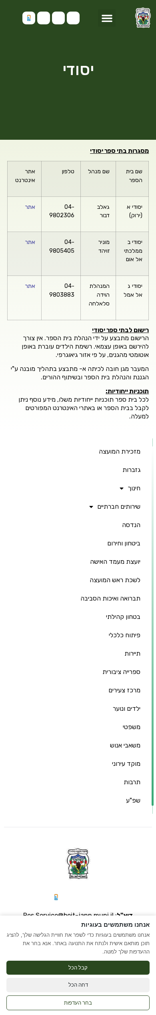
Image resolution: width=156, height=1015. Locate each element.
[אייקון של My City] (28, 18)
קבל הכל (78, 967)
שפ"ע (133, 800)
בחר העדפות (78, 1002)
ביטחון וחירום (123, 543)
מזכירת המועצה (119, 451)
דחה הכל (78, 984)
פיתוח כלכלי (124, 635)
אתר (30, 207)
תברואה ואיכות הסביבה (110, 598)
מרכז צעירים (124, 690)
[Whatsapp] (58, 18)
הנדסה (131, 525)
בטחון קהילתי (123, 616)
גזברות (131, 470)
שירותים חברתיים (118, 506)
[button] (107, 18)
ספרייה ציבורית (121, 672)
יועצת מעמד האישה (115, 561)
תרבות (132, 782)
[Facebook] (43, 18)
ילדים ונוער (126, 708)
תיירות (132, 653)
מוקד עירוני (126, 763)
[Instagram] (73, 18)
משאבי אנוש (125, 745)
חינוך (134, 488)
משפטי (131, 727)
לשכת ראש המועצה (115, 580)
